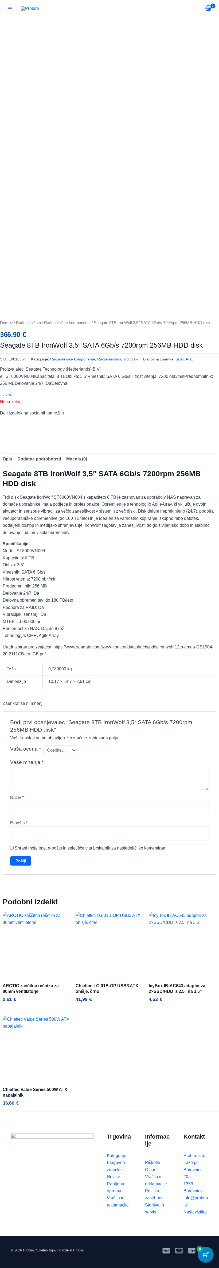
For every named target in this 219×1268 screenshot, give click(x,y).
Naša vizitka (195, 1212)
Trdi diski (130, 359)
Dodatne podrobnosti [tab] (39, 459)
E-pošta (19, 823)
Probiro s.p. (194, 1155)
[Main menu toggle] (9, 8)
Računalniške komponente (67, 323)
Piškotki (152, 1162)
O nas (150, 1169)
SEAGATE (184, 359)
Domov (6, 323)
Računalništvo (28, 323)
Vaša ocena (25, 749)
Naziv (17, 797)
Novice (113, 1176)
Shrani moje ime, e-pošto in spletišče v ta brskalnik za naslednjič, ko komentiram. (91, 848)
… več (6, 394)
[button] (1, 424)
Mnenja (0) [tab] (76, 459)
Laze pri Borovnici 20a (192, 1169)
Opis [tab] (7, 459)
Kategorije (116, 1155)
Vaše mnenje (27, 762)
